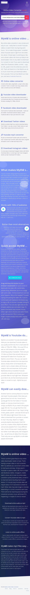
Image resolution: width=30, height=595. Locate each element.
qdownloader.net (6, 236)
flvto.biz (14, 233)
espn (2, 217)
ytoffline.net (13, 236)
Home (6, 588)
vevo (8, 215)
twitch (16, 213)
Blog (10, 588)
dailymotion (25, 213)
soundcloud (4, 215)
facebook (25, 211)
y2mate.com (26, 235)
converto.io (19, 235)
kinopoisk (20, 215)
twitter (2, 213)
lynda (24, 215)
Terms (27, 590)
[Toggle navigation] (27, 2)
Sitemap (26, 588)
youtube (20, 211)
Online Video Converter (13, 587)
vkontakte (12, 213)
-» (10, 217)
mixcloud (12, 215)
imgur (16, 215)
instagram (7, 213)
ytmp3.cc (21, 231)
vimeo (20, 213)
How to (14, 588)
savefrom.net (9, 233)
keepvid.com (26, 233)
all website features (15, 76)
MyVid (6, 587)
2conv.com (19, 233)
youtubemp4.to (12, 235)
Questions (20, 588)
